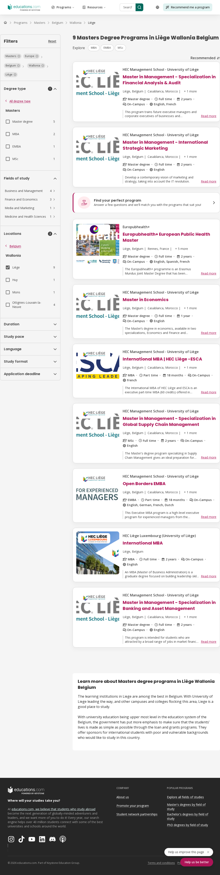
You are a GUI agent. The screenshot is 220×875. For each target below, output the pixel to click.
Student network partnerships (136, 814)
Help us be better (197, 862)
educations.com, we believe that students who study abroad (53, 809)
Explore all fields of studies (185, 797)
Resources (94, 7)
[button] (12, 56)
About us (122, 797)
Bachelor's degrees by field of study (187, 816)
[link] (91, 23)
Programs (64, 7)
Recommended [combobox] (203, 58)
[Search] (139, 7)
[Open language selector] (157, 7)
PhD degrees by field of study (187, 825)
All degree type (20, 101)
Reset (52, 41)
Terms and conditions (161, 863)
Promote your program (132, 806)
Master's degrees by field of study (186, 807)
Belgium (15, 246)
